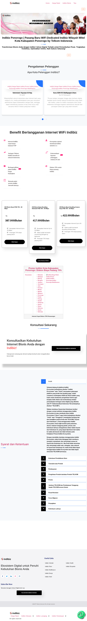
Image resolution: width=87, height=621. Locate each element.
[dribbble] (15, 576)
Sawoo (40, 304)
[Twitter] (6, 576)
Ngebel (40, 291)
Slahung (40, 308)
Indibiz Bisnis (67, 3)
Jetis (39, 286)
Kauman (40, 287)
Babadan (40, 274)
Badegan (40, 276)
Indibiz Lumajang (41, 616)
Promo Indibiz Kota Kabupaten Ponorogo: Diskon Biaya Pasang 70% (43, 269)
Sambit (40, 300)
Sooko (39, 310)
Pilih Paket (15, 242)
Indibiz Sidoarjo (26, 616)
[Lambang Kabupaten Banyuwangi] (54, 278)
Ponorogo (41, 295)
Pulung (40, 299)
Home (48, 3)
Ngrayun (40, 293)
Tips (74, 3)
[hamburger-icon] (83, 9)
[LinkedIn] (11, 576)
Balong (40, 278)
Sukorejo (40, 311)
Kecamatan (28, 274)
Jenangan (41, 284)
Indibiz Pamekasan (58, 616)
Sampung (40, 302)
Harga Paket (56, 3)
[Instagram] (19, 576)
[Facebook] (2, 576)
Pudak (39, 297)
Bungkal (40, 280)
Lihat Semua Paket (43, 260)
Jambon (40, 282)
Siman (39, 306)
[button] (40, 119)
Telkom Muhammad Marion (66, 348)
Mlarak (40, 289)
